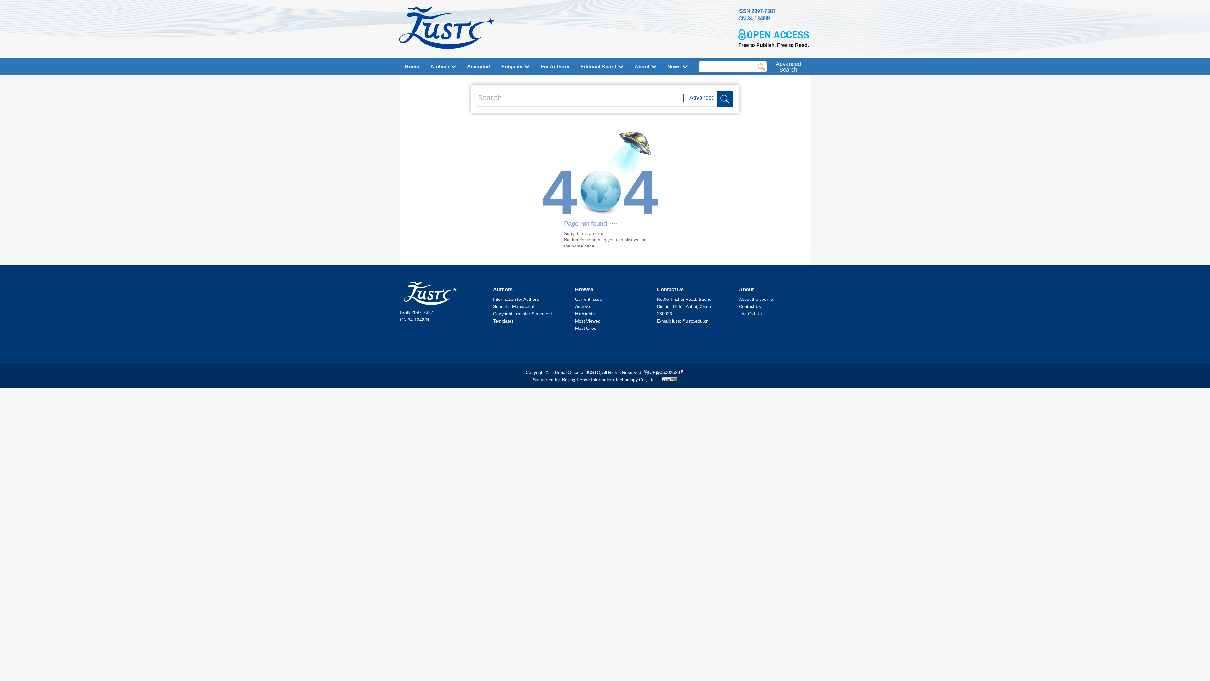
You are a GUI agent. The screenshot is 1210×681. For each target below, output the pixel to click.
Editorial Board (598, 66)
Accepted (478, 66)
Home (412, 66)
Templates (503, 320)
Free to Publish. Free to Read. (773, 45)
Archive (439, 66)
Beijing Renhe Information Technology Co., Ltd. (609, 379)
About (642, 66)
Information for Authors (516, 299)
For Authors (555, 66)
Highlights (585, 313)
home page (583, 245)
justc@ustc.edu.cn (690, 320)
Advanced (702, 98)
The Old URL (752, 313)
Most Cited (585, 328)
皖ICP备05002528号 (664, 372)
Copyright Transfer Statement (522, 313)
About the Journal (756, 299)
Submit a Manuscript (513, 306)
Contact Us (750, 306)
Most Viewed (588, 320)
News (674, 66)
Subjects (511, 66)
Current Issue (588, 299)
